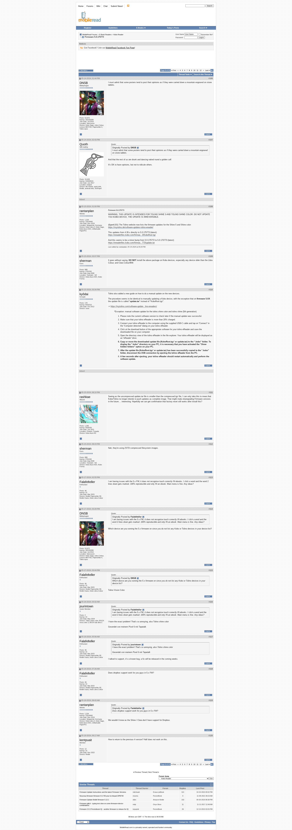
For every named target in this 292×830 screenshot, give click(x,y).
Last (207, 70)
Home (80, 6)
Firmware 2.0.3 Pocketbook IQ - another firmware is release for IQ (104, 809)
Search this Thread (202, 74)
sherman (85, 260)
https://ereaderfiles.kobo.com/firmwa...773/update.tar (131, 243)
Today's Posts (173, 28)
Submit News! (117, 6)
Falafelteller (87, 482)
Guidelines (113, 28)
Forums (90, 6)
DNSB (84, 83)
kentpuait (86, 740)
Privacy (207, 822)
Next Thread (153, 772)
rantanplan (87, 211)
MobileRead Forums (89, 34)
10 (194, 70)
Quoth (84, 144)
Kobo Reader (118, 34)
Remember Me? (207, 34)
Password (179, 37)
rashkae (85, 397)
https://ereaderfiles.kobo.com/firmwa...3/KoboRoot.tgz (132, 235)
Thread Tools (184, 74)
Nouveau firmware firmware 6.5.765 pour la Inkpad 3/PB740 (101, 796)
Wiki (98, 6)
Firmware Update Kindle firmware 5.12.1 (94, 800)
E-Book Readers (105, 34)
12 (201, 70)
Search (202, 28)
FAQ (191, 822)
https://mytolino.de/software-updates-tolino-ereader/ (130, 227)
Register (87, 28)
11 (197, 70)
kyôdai (84, 294)
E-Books (140, 28)
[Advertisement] (146, 59)
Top (213, 822)
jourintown (86, 606)
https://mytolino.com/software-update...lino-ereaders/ (134, 306)
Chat (105, 6)
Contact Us (183, 822)
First (173, 70)
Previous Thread (141, 772)
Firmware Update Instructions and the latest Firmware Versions (103, 792)
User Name (180, 34)
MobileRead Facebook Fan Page (120, 48)
